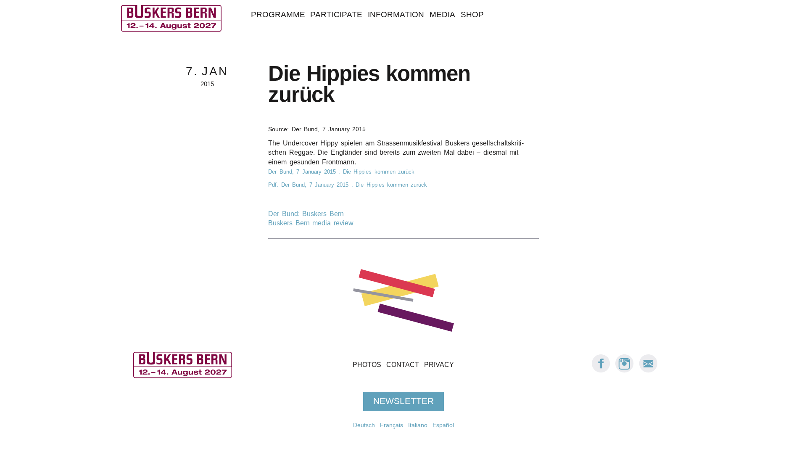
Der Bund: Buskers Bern (305, 213)
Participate (336, 14)
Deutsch (364, 425)
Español (443, 425)
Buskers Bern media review (310, 223)
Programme (278, 14)
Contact (402, 365)
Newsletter (403, 401)
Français (391, 425)
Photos (367, 365)
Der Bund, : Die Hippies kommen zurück (341, 172)
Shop (472, 14)
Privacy (439, 365)
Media (442, 14)
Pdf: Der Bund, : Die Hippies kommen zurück (347, 185)
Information (396, 14)
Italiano (417, 425)
